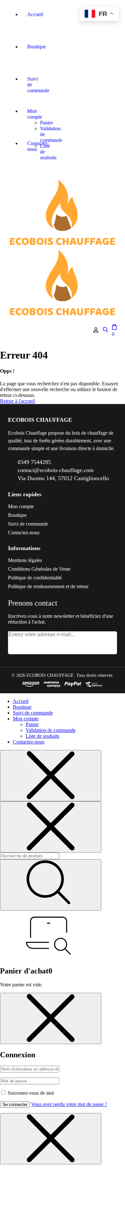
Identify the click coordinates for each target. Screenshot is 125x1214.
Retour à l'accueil (17, 401)
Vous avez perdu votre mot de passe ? (69, 1104)
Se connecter (15, 1104)
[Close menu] (50, 775)
